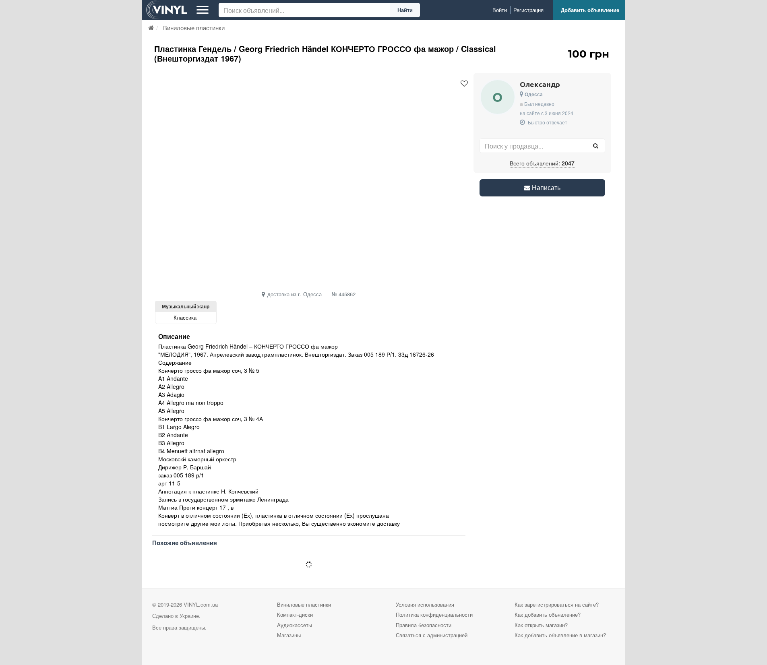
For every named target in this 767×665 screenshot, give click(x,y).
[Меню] (202, 10)
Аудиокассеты (294, 625)
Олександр (540, 84)
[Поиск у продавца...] (596, 146)
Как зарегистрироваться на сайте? (557, 604)
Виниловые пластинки (304, 604)
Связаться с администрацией (431, 635)
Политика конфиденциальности (434, 614)
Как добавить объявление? (548, 614)
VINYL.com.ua (201, 604)
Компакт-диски (295, 614)
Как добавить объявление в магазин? (560, 635)
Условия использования (425, 604)
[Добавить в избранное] (464, 83)
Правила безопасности (423, 625)
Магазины (289, 635)
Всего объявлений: (542, 163)
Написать (545, 187)
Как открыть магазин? (541, 625)
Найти (405, 10)
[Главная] (151, 27)
